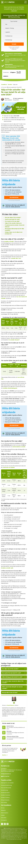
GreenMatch (4, 84)
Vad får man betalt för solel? (12, 219)
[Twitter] (5, 824)
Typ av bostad (13, 21)
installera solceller (9, 241)
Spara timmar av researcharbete (13, 53)
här (20, 839)
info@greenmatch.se (6, 773)
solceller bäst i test (16, 258)
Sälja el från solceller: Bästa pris (13, 223)
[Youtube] (7, 824)
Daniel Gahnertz (10, 705)
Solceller (10, 84)
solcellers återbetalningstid (10, 388)
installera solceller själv (7, 568)
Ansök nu (4, 755)
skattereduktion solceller (18, 446)
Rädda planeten (9, 64)
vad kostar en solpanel (9, 467)
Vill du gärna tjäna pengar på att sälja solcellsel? (14, 229)
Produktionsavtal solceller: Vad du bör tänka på (14, 225)
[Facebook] (2, 824)
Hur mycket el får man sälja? (12, 221)
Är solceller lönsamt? (14, 340)
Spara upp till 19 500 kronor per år (13, 59)
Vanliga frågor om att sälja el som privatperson (13, 233)
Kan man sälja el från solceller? (13, 217)
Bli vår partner (6, 776)
